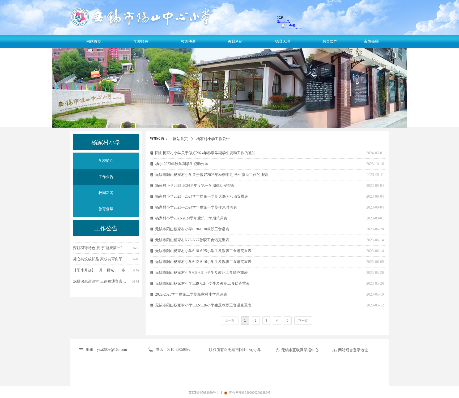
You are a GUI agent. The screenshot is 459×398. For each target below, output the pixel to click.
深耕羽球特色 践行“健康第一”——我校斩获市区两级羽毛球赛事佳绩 (101, 246)
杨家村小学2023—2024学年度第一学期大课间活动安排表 (201, 196)
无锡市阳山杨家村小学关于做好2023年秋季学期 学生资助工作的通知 (211, 175)
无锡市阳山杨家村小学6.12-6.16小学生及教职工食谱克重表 (203, 262)
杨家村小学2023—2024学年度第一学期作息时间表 (196, 207)
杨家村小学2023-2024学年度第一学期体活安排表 (195, 186)
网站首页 (180, 139)
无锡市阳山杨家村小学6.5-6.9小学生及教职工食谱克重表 (201, 273)
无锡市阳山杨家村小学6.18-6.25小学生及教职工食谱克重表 (203, 251)
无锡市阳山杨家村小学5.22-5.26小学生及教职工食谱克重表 (203, 305)
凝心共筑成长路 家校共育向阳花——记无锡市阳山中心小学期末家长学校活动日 (101, 257)
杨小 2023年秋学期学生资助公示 (181, 164)
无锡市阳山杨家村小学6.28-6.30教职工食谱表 (192, 229)
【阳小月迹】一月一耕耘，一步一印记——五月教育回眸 (101, 268)
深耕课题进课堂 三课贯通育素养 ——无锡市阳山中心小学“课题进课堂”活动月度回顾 (101, 279)
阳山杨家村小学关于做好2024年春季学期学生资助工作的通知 (205, 153)
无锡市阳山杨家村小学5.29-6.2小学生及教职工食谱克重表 (202, 283)
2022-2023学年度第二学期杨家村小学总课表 (191, 294)
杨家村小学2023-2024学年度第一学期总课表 (191, 218)
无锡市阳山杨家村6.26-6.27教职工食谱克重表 (192, 240)
